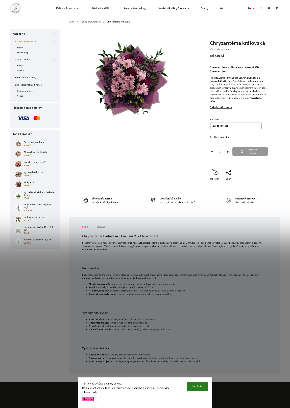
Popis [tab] (85, 227)
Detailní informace (221, 107)
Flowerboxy (22, 52)
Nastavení (87, 399)
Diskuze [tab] (101, 227)
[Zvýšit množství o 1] (227, 151)
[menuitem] (71, 8)
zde (95, 392)
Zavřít (257, 184)
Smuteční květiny (25, 91)
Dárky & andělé (22, 59)
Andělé (20, 70)
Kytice (20, 47)
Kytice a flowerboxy (25, 41)
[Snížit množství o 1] (212, 151)
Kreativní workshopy (25, 77)
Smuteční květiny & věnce (28, 85)
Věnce (20, 95)
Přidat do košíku (252, 151)
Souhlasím (197, 386)
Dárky (20, 65)
